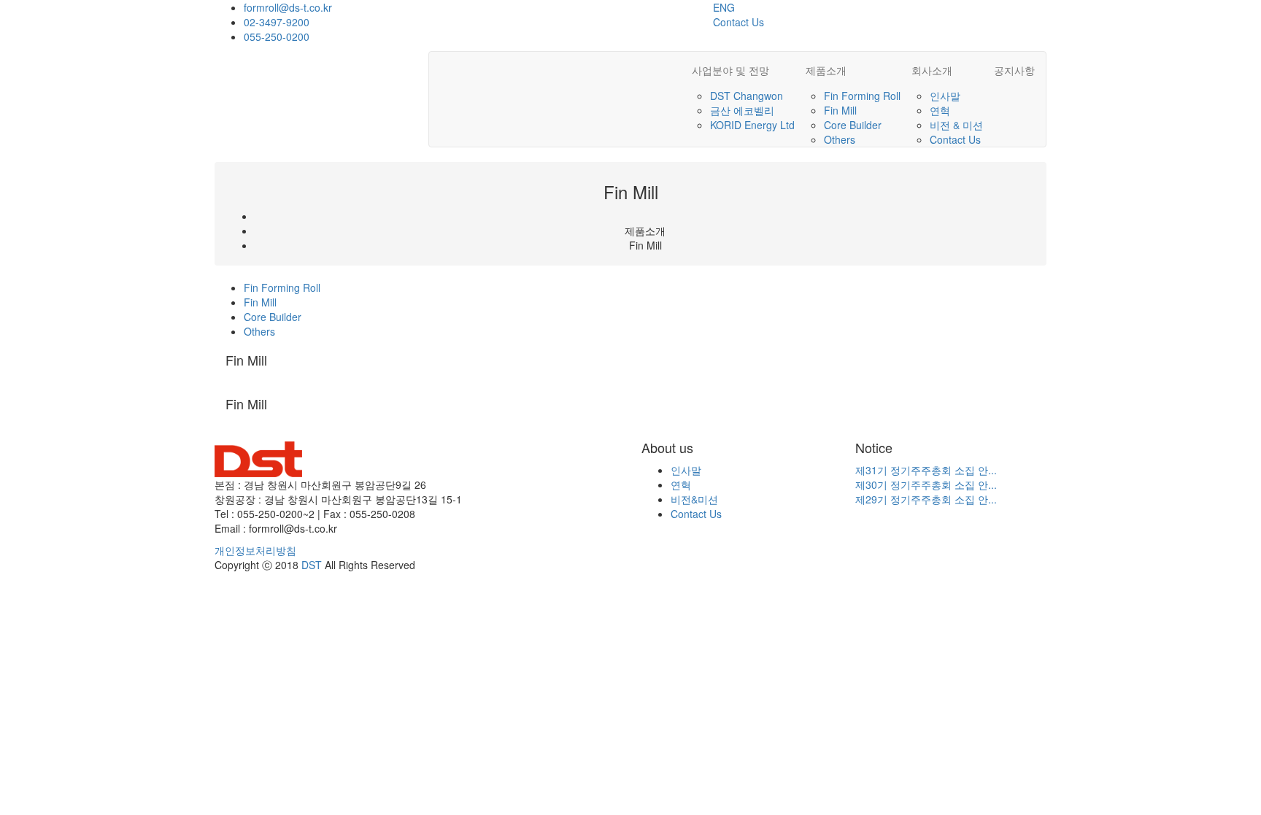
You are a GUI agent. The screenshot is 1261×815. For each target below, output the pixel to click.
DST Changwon (746, 95)
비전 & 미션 (956, 124)
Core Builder (853, 124)
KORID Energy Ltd (752, 124)
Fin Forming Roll (862, 95)
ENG (724, 7)
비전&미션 (694, 499)
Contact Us (738, 22)
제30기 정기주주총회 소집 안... (926, 484)
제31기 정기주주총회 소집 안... (926, 470)
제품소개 (826, 70)
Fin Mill (840, 110)
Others (839, 139)
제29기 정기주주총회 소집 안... (926, 499)
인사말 (945, 95)
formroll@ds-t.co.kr (288, 7)
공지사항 (1014, 70)
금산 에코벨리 (742, 110)
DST (311, 564)
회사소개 (931, 70)
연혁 (940, 110)
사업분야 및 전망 (730, 70)
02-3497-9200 (276, 22)
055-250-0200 (276, 36)
